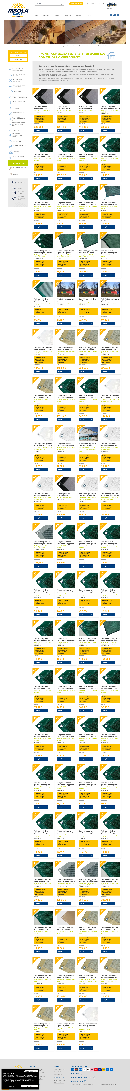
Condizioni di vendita (59, 1080)
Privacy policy (57, 1071)
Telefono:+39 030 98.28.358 (36, 1069)
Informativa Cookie (10, 1081)
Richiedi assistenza (59, 1083)
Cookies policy (58, 1074)
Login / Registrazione (59, 1069)
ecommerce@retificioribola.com (37, 1072)
